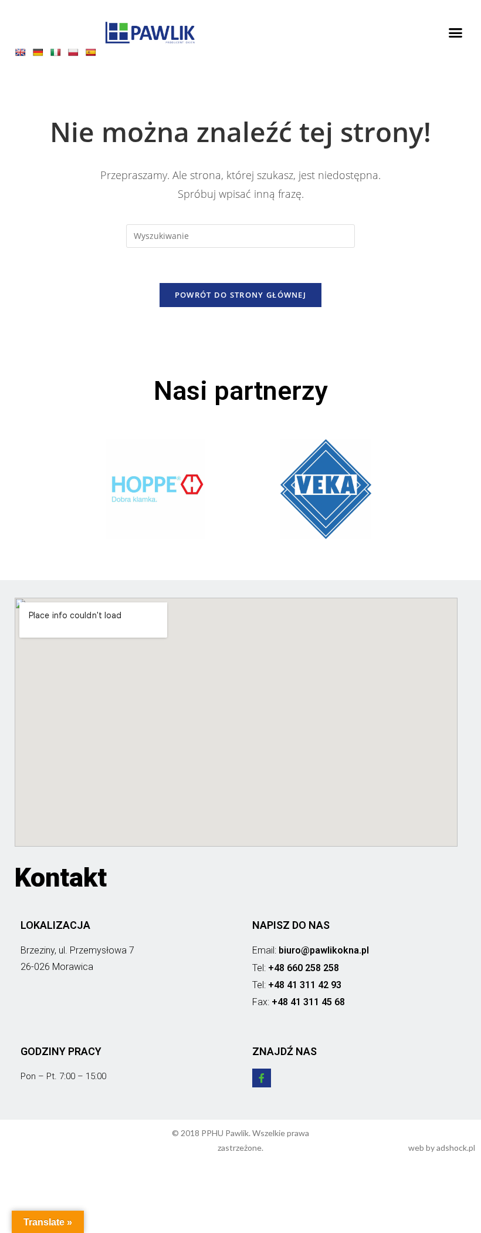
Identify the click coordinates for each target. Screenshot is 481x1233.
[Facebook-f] (261, 1078)
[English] (23, 55)
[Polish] (75, 55)
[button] (456, 33)
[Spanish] (93, 55)
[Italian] (58, 55)
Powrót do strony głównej (240, 294)
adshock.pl (455, 1148)
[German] (40, 55)
